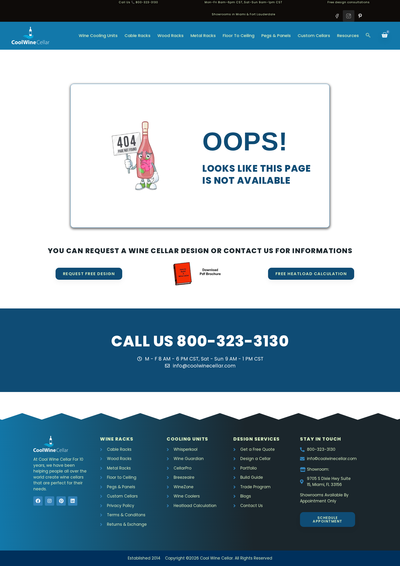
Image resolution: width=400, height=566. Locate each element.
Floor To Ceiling (238, 35)
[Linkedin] (72, 501)
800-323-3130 (233, 341)
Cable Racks (137, 35)
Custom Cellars (314, 35)
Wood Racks (170, 35)
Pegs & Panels (276, 35)
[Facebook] (38, 501)
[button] (368, 35)
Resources (348, 35)
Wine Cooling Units (98, 35)
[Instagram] (49, 501)
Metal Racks (203, 35)
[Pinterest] (61, 501)
